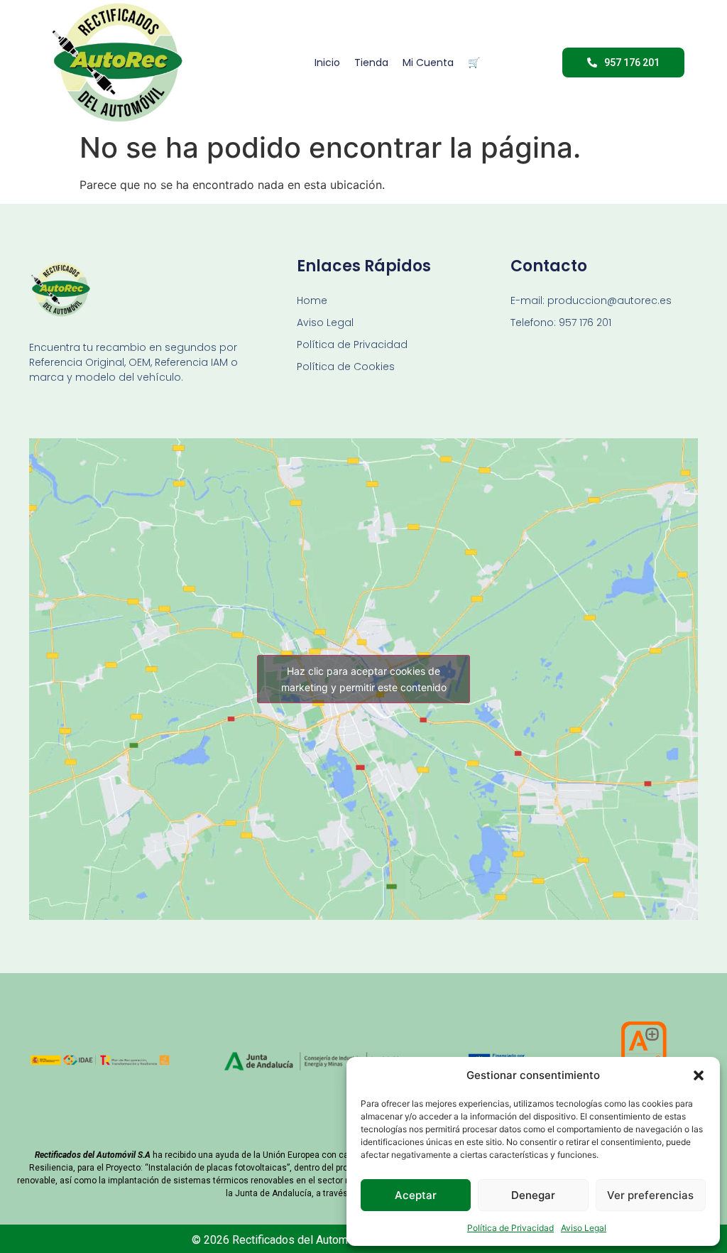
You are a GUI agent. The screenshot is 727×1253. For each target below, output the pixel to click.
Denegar (533, 1195)
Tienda (371, 62)
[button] (699, 1075)
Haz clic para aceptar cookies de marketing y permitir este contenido (364, 679)
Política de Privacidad (510, 1227)
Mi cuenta (428, 62)
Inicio (327, 62)
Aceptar (416, 1195)
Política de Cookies (346, 366)
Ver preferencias (650, 1195)
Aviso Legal (583, 1227)
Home (312, 300)
